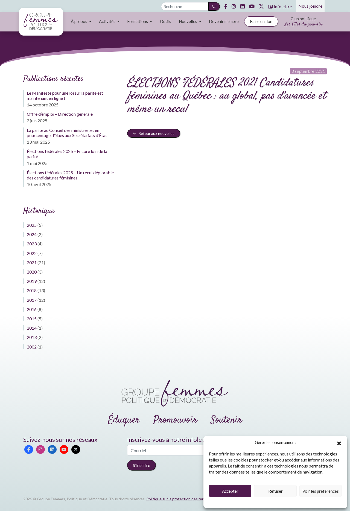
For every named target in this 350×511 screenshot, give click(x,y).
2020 (32, 271)
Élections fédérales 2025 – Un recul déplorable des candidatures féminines (70, 175)
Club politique (303, 22)
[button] (339, 442)
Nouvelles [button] (188, 21)
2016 (32, 309)
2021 (32, 262)
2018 (32, 290)
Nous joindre (310, 5)
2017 (32, 300)
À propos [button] (79, 21)
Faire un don (261, 21)
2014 (32, 327)
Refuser (275, 491)
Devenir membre (224, 21)
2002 (32, 346)
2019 (32, 281)
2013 (32, 337)
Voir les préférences (320, 491)
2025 (32, 225)
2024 (32, 234)
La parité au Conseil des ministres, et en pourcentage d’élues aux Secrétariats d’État (67, 132)
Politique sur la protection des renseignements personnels (196, 499)
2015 (32, 318)
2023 (32, 243)
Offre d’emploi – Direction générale (60, 114)
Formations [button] (138, 21)
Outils (165, 21)
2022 (32, 253)
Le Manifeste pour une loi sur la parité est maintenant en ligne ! (65, 95)
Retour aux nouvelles (156, 133)
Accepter (230, 491)
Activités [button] (107, 21)
